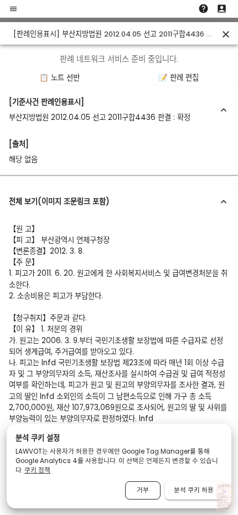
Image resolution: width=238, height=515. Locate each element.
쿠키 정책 (37, 470)
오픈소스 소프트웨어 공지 (224, 508)
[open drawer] (13, 8)
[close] (226, 34)
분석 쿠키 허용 (194, 490)
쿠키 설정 (223, 507)
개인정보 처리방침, (221, 505)
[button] (119, 110)
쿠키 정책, (219, 507)
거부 (143, 490)
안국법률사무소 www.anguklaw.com (222, 494)
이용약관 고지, (228, 505)
